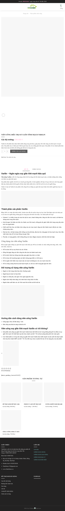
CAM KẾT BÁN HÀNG (7, 491)
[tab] (26, 169)
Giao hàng (3, 486)
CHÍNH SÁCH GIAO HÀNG (41, 454)
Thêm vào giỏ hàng (19, 151)
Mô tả (26, 169)
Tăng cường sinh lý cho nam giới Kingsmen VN (18, 431)
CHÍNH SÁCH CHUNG (39, 452)
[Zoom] (3, 115)
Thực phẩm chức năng (36, 13)
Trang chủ (25, 13)
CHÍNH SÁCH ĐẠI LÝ (39, 457)
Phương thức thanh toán (7, 483)
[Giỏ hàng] (62, 6)
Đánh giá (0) (36, 169)
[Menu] (2, 7)
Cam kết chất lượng (6, 481)
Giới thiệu (36, 449)
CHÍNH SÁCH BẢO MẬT (40, 459)
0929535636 (26, 1)
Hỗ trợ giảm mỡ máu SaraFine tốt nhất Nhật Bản (19, 404)
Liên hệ (3, 488)
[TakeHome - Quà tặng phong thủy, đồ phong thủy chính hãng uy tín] (32, 6)
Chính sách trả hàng (6, 494)
